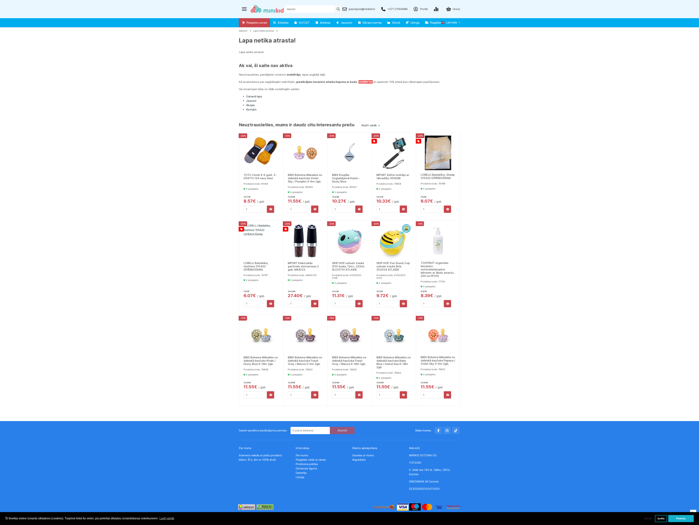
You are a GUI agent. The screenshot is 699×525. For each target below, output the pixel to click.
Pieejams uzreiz (256, 22)
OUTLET (303, 22)
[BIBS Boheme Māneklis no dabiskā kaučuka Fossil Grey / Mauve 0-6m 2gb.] (305, 335)
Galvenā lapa (254, 96)
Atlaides (282, 22)
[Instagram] (447, 430)
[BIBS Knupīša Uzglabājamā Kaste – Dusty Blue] (349, 153)
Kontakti (251, 109)
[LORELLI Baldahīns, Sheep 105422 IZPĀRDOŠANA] (438, 153)
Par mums (302, 455)
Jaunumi (345, 22)
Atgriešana (359, 459)
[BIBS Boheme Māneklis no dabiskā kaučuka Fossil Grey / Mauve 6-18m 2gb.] (349, 335)
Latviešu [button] (451, 22)
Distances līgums (307, 468)
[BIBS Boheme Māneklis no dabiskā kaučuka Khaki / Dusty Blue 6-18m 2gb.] (261, 335)
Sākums (243, 30)
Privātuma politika (307, 464)
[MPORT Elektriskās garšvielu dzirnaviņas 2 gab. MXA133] (305, 241)
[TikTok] (455, 430)
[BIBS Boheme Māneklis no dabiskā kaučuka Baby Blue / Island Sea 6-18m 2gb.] (393, 335)
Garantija (301, 472)
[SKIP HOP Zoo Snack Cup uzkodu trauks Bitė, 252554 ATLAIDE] (393, 241)
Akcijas (250, 105)
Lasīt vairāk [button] (166, 518)
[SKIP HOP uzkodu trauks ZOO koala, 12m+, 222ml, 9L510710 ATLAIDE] (349, 241)
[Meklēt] (338, 9)
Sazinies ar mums (363, 455)
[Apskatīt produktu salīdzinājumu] (436, 9)
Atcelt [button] (647, 518)
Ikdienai (324, 22)
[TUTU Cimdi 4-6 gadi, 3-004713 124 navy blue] (261, 153)
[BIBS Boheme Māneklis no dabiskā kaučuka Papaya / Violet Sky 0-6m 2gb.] (438, 335)
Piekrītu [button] (681, 518)
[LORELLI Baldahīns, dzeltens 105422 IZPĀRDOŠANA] (261, 241)
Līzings (414, 22)
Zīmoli (395, 22)
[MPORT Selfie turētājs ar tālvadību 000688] (393, 153)
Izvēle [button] (661, 518)
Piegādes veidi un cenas (311, 459)
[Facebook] (438, 430)
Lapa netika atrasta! (263, 30)
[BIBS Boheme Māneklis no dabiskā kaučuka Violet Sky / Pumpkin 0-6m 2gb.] (305, 153)
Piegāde (435, 22)
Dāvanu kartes (371, 22)
